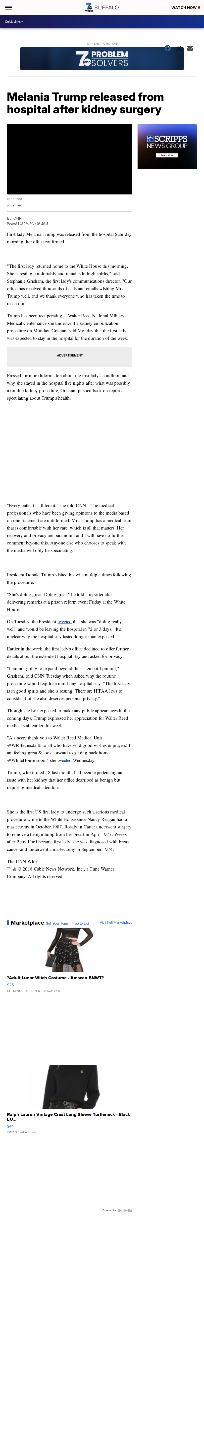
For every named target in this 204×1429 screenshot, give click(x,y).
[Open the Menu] (8, 7)
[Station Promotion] (102, 59)
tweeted (64, 621)
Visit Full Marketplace (116, 922)
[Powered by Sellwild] (125, 1210)
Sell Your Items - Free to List (67, 923)
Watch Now (184, 7)
